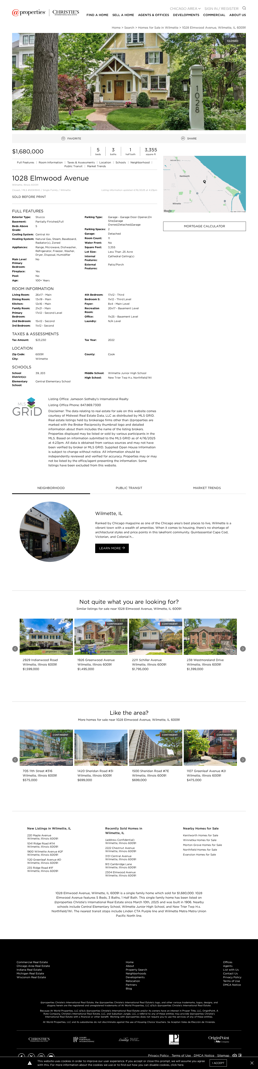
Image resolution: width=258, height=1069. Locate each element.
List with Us (231, 969)
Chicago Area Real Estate (33, 965)
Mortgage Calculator (204, 226)
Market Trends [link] (96, 166)
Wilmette (65, 190)
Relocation (133, 981)
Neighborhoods (136, 973)
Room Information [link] (51, 162)
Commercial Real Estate (32, 962)
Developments (186, 15)
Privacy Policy (232, 977)
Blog (129, 988)
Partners (131, 984)
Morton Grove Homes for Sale (202, 844)
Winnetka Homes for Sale (199, 840)
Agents (228, 965)
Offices (227, 962)
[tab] (51, 488)
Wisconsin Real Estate (31, 977)
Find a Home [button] (97, 15)
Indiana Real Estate (29, 969)
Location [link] (105, 162)
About (130, 965)
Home (130, 962)
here (180, 1064)
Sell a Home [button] (123, 15)
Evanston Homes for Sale (199, 854)
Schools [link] (121, 162)
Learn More (110, 548)
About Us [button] (237, 15)
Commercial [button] (214, 15)
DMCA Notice (232, 984)
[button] (204, 184)
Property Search (136, 969)
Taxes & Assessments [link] (81, 162)
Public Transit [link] (73, 166)
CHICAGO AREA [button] (183, 9)
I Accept (218, 1062)
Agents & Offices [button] (153, 15)
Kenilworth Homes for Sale (200, 835)
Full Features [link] (26, 162)
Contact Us (230, 973)
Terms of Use (231, 981)
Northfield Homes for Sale (200, 849)
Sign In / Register (222, 9)
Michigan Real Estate (30, 973)
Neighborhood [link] (140, 162)
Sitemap (223, 1055)
